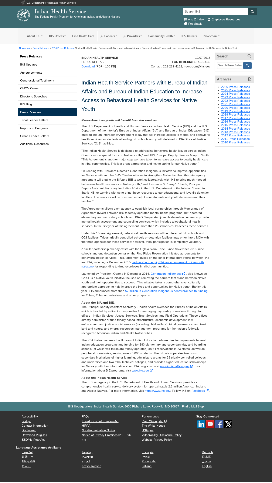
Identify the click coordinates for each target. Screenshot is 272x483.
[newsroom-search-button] (247, 65)
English (207, 466)
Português (149, 461)
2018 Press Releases (235, 114)
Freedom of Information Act (100, 421)
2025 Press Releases (235, 90)
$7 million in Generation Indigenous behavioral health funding (166, 291)
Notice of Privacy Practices (100, 435)
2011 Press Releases (235, 138)
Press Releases (31, 56)
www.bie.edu (140, 370)
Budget (26, 421)
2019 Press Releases (235, 111)
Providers (131, 36)
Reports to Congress (34, 128)
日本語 (206, 457)
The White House (153, 425)
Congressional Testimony (37, 80)
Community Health (160, 36)
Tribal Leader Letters (34, 120)
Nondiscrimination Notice (98, 430)
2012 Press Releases (235, 135)
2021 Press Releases (235, 104)
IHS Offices (56, 36)
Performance (150, 416)
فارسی (206, 461)
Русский (87, 457)
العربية (86, 461)
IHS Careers (189, 36)
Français (147, 452)
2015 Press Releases (235, 125)
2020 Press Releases (235, 107)
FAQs (85, 416)
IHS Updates (28, 64)
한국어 (26, 466)
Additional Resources (34, 144)
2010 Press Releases (235, 142)
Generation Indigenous (166, 273)
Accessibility (30, 416)
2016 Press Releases (235, 121)
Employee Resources (226, 19)
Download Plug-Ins (34, 435)
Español (27, 452)
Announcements (31, 72)
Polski (146, 457)
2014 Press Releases (235, 128)
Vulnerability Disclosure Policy (161, 435)
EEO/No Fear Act (33, 439)
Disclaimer (29, 430)
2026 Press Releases (235, 87)
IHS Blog (26, 104)
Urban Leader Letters (34, 136)
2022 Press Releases (235, 100)
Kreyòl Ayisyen (91, 466)
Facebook (198, 390)
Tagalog (87, 452)
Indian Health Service (60, 11)
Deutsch (207, 452)
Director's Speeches (33, 96)
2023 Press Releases (235, 97)
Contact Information (35, 425)
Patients (108, 36)
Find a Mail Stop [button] (193, 406)
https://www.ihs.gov (157, 390)
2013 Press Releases (235, 132)
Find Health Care (83, 36)
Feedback (195, 23)
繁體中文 (28, 457)
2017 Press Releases (235, 118)
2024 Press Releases (235, 93)
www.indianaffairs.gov (174, 366)
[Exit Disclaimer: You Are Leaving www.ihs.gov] (184, 273)
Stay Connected (207, 416)
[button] (253, 11)
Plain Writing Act (152, 421)
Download (88, 66)
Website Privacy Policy (157, 439)
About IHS (33, 36)
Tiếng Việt (28, 461)
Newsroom (211, 36)
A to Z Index (196, 19)
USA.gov (147, 430)
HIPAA (86, 425)
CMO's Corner (30, 88)
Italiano (147, 466)
